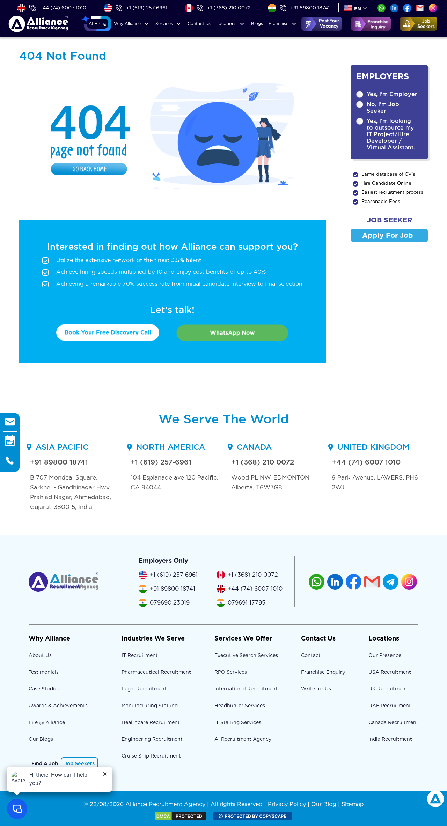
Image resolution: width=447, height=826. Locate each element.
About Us (40, 655)
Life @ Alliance (47, 722)
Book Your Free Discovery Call (107, 332)
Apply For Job (387, 235)
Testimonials (44, 672)
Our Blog (323, 804)
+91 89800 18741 (310, 7)
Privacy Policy (287, 804)
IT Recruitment (140, 655)
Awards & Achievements (58, 705)
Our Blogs (41, 739)
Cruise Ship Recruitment (151, 756)
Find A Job (44, 763)
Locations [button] (226, 23)
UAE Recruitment (389, 705)
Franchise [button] (278, 23)
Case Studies (44, 689)
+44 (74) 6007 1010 (62, 7)
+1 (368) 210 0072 (228, 7)
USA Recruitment (389, 672)
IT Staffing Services (237, 722)
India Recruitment (390, 739)
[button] (97, 23)
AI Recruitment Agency (242, 739)
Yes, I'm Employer (392, 94)
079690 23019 (170, 602)
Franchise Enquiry (323, 672)
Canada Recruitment (393, 722)
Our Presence (384, 655)
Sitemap (353, 804)
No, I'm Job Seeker (383, 107)
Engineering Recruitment (152, 739)
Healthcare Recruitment (151, 722)
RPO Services (230, 672)
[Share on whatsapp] (381, 7)
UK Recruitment (388, 689)
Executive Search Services (246, 655)
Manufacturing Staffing (150, 705)
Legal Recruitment (144, 689)
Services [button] (164, 23)
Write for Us (316, 689)
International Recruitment (246, 689)
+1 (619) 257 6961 (146, 7)
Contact (199, 23)
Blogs (257, 23)
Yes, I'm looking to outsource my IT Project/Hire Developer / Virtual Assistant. (391, 134)
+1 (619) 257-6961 (161, 462)
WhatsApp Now (232, 332)
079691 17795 (246, 602)
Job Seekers (79, 763)
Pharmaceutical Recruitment (156, 672)
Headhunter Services (239, 705)
